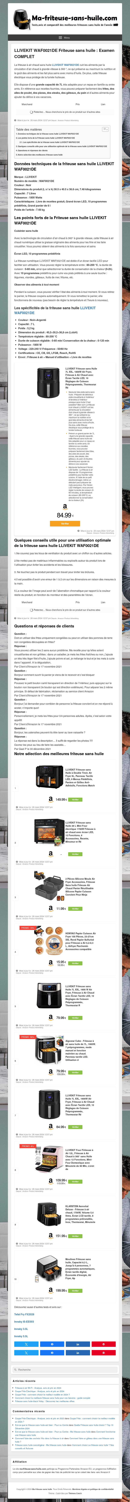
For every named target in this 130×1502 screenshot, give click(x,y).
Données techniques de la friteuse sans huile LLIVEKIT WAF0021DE (48, 133)
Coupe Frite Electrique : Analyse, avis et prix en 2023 (39, 1418)
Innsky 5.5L (21, 1336)
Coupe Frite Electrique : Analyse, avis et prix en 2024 (39, 1391)
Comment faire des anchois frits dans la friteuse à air (39, 1438)
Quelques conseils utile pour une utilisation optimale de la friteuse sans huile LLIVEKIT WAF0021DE (62, 146)
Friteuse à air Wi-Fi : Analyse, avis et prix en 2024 (38, 1387)
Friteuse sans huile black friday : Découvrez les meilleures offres (45, 1401)
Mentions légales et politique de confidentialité (93, 1489)
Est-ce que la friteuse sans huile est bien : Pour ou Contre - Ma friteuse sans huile (53, 1431)
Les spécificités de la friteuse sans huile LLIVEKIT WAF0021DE (51, 142)
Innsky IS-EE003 (24, 1321)
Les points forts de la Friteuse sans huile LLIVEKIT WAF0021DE (46, 137)
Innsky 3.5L (21, 1329)
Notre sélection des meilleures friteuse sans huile (40, 154)
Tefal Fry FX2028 (24, 1314)
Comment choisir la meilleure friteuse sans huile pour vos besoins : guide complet (52, 1397)
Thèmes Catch (75, 1493)
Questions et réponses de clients (33, 150)
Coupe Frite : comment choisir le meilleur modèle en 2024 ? (42, 1394)
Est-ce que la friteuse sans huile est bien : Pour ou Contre (41, 1424)
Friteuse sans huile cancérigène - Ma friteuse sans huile (40, 1444)
